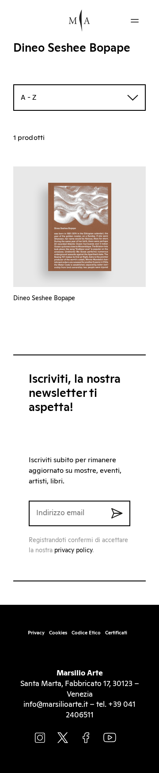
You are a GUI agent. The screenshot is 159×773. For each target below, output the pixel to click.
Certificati (116, 632)
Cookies (58, 632)
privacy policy (73, 550)
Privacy (36, 632)
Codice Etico (86, 632)
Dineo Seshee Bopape (44, 298)
